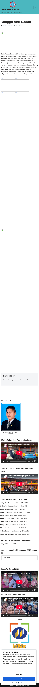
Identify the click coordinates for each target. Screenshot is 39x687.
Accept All (19, 679)
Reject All (19, 674)
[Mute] (32, 461)
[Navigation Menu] (35, 7)
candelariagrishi (7, 25)
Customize (19, 670)
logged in (13, 380)
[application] (19, 452)
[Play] (4, 461)
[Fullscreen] (35, 461)
